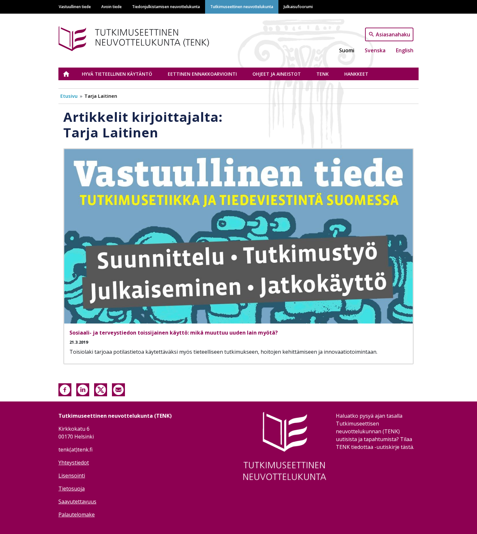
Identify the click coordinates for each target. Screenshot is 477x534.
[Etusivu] (143, 37)
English (404, 50)
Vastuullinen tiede (75, 6)
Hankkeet (356, 74)
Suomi (346, 50)
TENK (322, 74)
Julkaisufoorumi (298, 6)
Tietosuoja (71, 488)
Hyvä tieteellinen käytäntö (117, 74)
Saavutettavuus (77, 501)
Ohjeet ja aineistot (276, 74)
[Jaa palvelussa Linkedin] (82, 389)
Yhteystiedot (73, 462)
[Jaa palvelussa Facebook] (64, 389)
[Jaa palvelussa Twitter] (100, 389)
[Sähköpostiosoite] (118, 389)
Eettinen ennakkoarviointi (202, 74)
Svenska (375, 50)
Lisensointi (71, 475)
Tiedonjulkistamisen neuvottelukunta (166, 6)
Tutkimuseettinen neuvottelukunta (241, 6)
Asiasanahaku (393, 34)
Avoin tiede (111, 6)
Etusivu (70, 74)
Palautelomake (76, 514)
